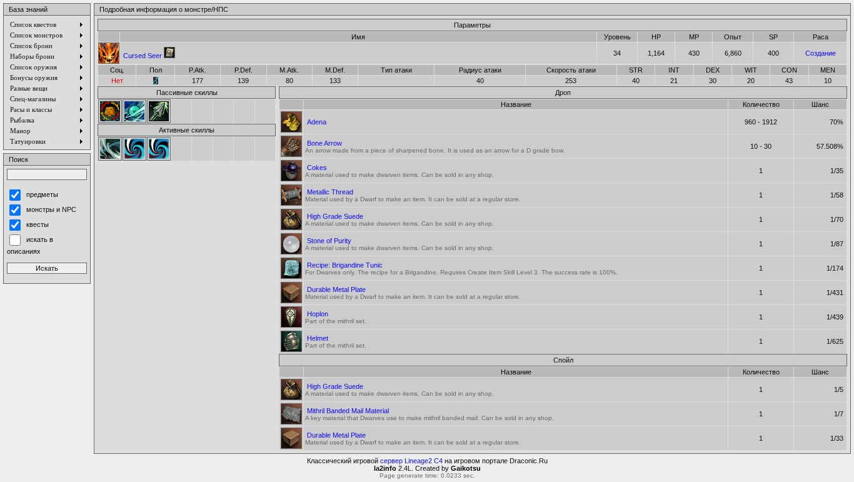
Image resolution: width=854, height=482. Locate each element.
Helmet (317, 338)
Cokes (317, 167)
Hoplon (317, 314)
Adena (316, 122)
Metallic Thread (330, 192)
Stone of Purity (329, 240)
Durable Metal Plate (336, 289)
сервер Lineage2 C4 (411, 460)
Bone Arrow (324, 143)
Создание (820, 53)
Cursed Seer (142, 55)
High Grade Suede (335, 216)
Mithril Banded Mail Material (348, 410)
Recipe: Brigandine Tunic (345, 265)
